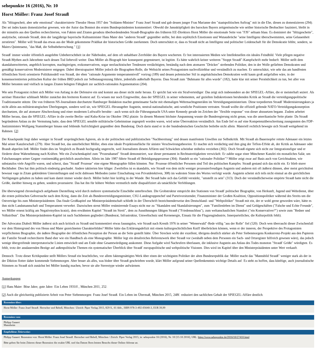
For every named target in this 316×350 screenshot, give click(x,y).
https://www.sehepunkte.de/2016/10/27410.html (223, 337)
